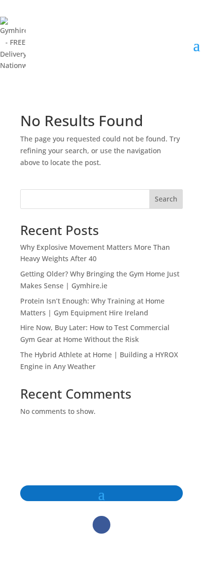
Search (166, 199)
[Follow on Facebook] (101, 525)
